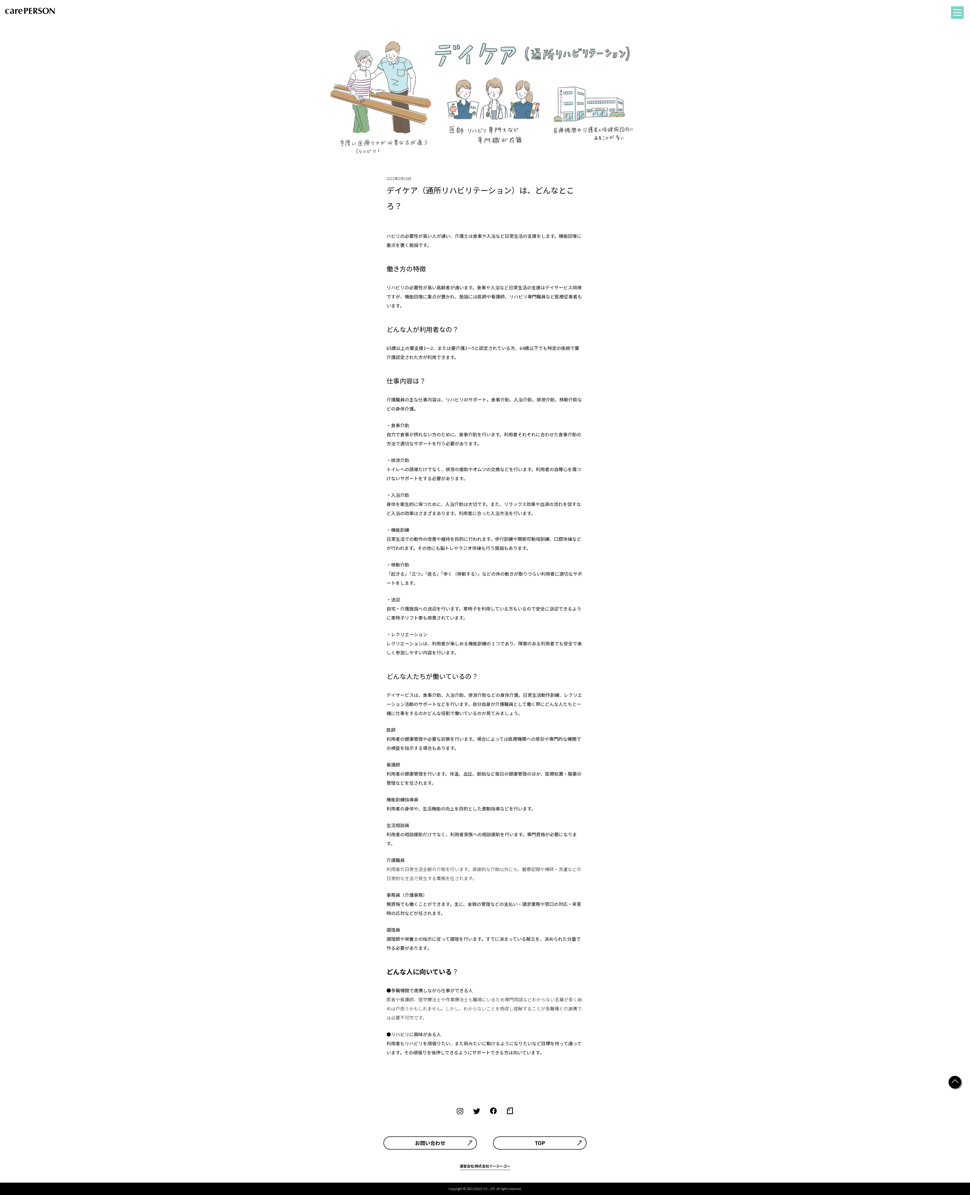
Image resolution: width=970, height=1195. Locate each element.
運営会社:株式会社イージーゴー (485, 1165)
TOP (540, 1143)
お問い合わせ (430, 1143)
